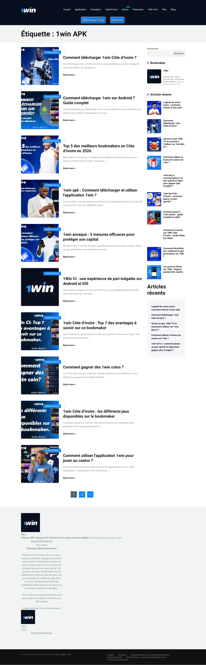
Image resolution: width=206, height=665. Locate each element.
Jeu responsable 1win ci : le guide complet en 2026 (150, 655)
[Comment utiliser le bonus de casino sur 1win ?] (154, 169)
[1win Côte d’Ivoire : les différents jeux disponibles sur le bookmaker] (40, 420)
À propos (110, 655)
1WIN (63, 655)
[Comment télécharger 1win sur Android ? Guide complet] (40, 110)
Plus (164, 9)
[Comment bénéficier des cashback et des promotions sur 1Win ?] (154, 260)
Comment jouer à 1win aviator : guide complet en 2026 (173, 214)
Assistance (122, 655)
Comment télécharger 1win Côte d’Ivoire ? (99, 57)
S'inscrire (117, 20)
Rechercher (152, 48)
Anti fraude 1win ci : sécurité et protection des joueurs (146, 657)
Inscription (96, 9)
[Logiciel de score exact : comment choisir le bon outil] (154, 114)
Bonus (125, 9)
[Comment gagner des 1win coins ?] (40, 375)
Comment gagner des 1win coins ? (93, 367)
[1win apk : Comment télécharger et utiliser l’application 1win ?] (40, 199)
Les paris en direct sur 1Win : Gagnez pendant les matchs (173, 269)
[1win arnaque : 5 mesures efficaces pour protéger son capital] (40, 243)
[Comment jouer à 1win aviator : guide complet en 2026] (154, 223)
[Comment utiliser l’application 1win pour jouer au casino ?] (40, 464)
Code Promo (111, 9)
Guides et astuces (52, 52)
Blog (173, 9)
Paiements (138, 9)
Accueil (66, 9)
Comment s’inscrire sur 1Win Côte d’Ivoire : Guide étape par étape (174, 234)
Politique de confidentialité (117, 660)
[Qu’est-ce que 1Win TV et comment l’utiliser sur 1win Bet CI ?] (154, 150)
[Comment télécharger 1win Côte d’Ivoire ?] (40, 66)
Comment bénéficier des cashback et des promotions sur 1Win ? (173, 252)
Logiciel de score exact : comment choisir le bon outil (172, 105)
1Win (165, 70)
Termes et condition (114, 657)
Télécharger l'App (93, 20)
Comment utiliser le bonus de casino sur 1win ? (173, 160)
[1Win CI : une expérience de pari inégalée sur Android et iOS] (40, 287)
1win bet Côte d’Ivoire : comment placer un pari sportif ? (172, 197)
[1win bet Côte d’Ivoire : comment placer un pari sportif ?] (154, 205)
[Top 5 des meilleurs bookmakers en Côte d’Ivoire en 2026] (40, 154)
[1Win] (154, 82)
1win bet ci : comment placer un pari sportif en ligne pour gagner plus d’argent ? (173, 180)
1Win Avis (153, 9)
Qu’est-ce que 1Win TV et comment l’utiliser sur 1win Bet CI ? (173, 142)
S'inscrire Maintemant (41, 541)
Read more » (69, 74)
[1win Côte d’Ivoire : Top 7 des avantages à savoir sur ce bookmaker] (40, 331)
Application (80, 9)
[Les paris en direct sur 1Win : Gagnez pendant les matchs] (154, 278)
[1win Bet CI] (28, 8)
